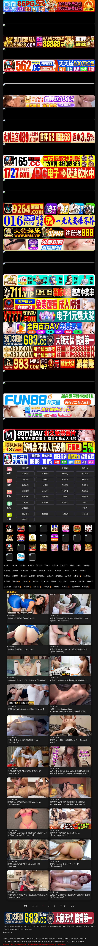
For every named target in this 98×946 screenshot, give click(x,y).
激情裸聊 (7, 581)
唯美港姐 (65, 479)
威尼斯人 (7, 565)
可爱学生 (65, 491)
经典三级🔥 (18, 587)
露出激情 (45, 502)
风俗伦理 (85, 514)
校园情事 (45, 514)
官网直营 (31, 565)
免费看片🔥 (77, 576)
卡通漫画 (25, 502)
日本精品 (45, 474)
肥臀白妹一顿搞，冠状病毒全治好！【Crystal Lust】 (68, 741)
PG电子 (47, 565)
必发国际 (32, 576)
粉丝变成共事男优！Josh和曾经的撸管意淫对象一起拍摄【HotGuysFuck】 (70, 619)
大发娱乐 (50, 576)
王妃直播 (74, 571)
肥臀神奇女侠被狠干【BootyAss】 (21, 649)
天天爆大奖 (44, 581)
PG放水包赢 (24, 571)
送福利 (72, 565)
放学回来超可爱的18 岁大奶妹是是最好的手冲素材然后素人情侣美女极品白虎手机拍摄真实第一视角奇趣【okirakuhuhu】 (70, 773)
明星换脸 (45, 496)
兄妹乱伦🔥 (37, 587)
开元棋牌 (23, 565)
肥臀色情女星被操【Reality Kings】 (22, 618)
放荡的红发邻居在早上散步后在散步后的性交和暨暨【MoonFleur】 (70, 896)
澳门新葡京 (41, 576)
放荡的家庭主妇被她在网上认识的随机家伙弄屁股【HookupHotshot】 (27, 896)
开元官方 (35, 581)
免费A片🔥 (27, 587)
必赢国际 (7, 571)
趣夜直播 (15, 576)
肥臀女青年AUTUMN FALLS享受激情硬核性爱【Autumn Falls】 (68, 650)
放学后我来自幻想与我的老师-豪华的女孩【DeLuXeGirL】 (24, 772)
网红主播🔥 (86, 587)
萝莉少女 (85, 468)
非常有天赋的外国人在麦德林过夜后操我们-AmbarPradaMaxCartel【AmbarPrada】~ (67, 803)
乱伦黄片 (83, 571)
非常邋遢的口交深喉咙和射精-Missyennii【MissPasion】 (24, 803)
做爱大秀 (81, 581)
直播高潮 (34, 571)
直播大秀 (90, 581)
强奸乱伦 (45, 468)
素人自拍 (85, 474)
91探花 (45, 485)
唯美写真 (65, 502)
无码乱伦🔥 (26, 581)
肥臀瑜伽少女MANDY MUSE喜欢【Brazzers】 (26, 709)
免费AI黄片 (76, 587)
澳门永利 (39, 565)
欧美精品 (65, 468)
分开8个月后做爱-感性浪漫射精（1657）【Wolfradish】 (24, 741)
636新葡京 (87, 576)
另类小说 (25, 519)
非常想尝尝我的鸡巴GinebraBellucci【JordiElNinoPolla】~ (65, 834)
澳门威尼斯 (7, 587)
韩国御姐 (45, 479)
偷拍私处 (7, 576)
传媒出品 (25, 508)
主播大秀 (66, 571)
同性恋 (85, 508)
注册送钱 (55, 565)
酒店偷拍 (58, 571)
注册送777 (63, 565)
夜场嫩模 (24, 576)
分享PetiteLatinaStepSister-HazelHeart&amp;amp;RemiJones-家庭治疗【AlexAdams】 (68, 711)
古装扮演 (25, 491)
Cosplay (65, 474)
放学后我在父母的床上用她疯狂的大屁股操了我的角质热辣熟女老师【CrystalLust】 (27, 834)
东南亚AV (85, 479)
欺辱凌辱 (25, 485)
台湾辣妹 (25, 479)
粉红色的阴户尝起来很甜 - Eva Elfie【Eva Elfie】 (27, 680)
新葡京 (79, 565)
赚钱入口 (57, 587)
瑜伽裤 (65, 496)
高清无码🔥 (66, 587)
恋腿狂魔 (85, 491)
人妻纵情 (65, 514)
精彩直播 (42, 571)
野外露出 (85, 485)
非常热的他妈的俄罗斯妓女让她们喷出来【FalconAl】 (24, 865)
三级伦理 (25, 474)
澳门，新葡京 (63, 581)
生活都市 (25, 514)
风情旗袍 (25, 496)
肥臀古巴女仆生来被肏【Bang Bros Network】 (69, 680)
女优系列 (45, 491)
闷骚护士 (85, 496)
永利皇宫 (68, 576)
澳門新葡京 (59, 576)
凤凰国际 (15, 571)
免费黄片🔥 (16, 581)
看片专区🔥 (47, 587)
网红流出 (65, 485)
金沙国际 (54, 581)
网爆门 (85, 502)
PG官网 (14, 565)
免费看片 (73, 581)
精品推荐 (25, 468)
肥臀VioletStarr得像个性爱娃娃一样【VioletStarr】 (64, 865)
